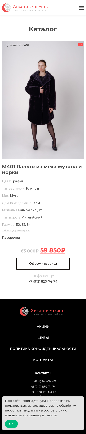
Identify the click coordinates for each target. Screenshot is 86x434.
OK (11, 424)
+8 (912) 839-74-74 (43, 387)
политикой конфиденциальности (31, 415)
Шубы (43, 338)
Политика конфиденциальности (43, 349)
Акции (43, 327)
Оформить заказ (43, 264)
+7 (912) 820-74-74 (43, 281)
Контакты (43, 360)
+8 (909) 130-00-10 (43, 392)
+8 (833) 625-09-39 (43, 381)
